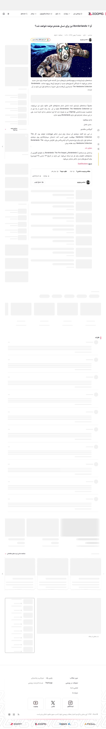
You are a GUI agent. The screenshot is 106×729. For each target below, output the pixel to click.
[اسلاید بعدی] (2, 146)
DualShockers (83, 164)
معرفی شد (88, 148)
